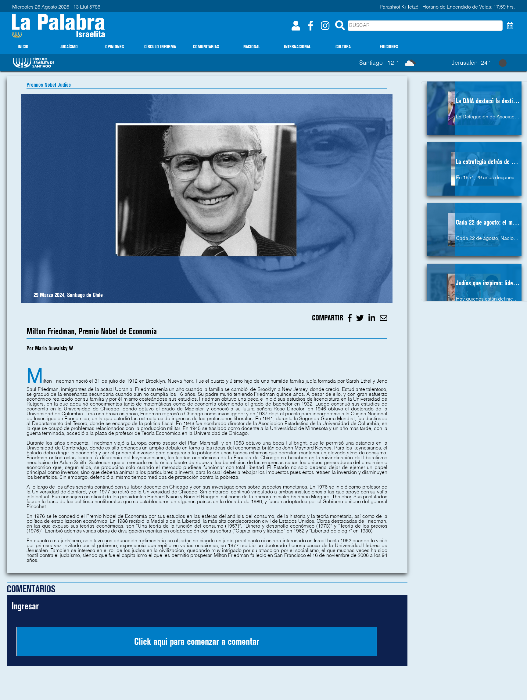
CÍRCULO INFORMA (160, 46)
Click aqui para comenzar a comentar (196, 641)
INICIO (23, 46)
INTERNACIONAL (297, 46)
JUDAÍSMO (69, 46)
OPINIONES (114, 46)
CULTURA (343, 46)
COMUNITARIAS (206, 46)
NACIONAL (251, 46)
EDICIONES (389, 46)
